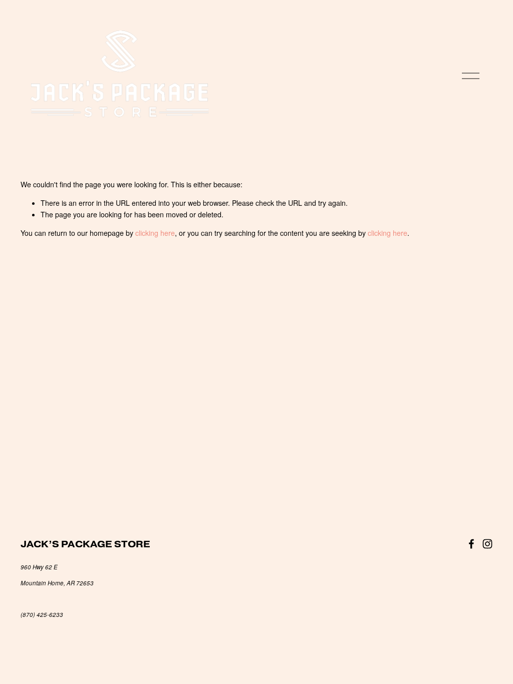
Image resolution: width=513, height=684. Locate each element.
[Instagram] (487, 544)
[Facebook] (471, 544)
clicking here (155, 233)
